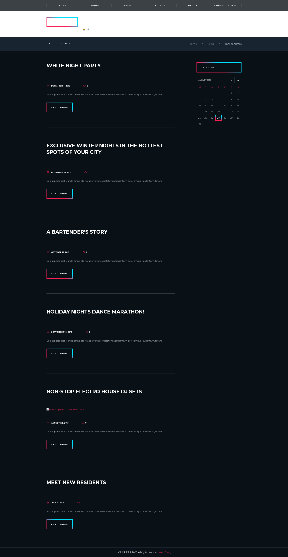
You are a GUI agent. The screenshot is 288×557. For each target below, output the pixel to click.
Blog (211, 43)
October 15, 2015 (60, 252)
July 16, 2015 (57, 503)
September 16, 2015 (61, 332)
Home (193, 43)
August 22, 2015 (59, 423)
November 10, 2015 (61, 172)
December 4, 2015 (60, 86)
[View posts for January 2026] (231, 80)
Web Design (165, 552)
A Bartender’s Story (76, 232)
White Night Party (73, 65)
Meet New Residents (76, 482)
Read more (59, 107)
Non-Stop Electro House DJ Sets (94, 391)
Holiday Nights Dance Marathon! (95, 312)
